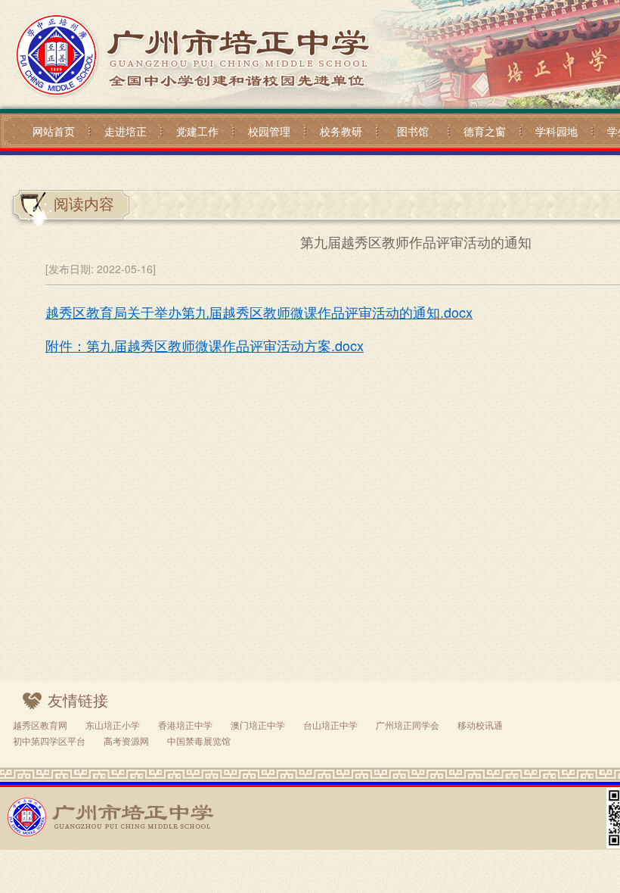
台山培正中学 (330, 724)
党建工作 (197, 130)
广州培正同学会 (407, 724)
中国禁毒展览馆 (199, 740)
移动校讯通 (480, 724)
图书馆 (413, 130)
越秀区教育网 (40, 724)
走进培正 (125, 130)
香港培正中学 (185, 724)
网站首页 (54, 130)
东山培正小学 (112, 724)
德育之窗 (484, 130)
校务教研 (341, 130)
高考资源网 (126, 740)
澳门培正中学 (258, 724)
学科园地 (556, 130)
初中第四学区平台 (49, 740)
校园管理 (269, 130)
